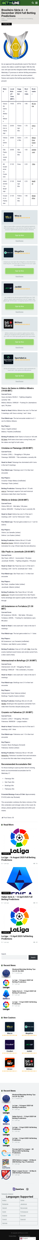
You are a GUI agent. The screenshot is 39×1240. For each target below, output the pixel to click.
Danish (4, 1208)
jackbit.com (5, 595)
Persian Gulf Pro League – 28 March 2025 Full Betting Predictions (22, 1151)
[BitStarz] (7, 330)
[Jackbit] (7, 295)
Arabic (4, 1200)
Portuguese (24, 1212)
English (4, 1215)
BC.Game (4, 439)
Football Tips (6, 24)
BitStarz (18, 322)
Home (3, 18)
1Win (33, 164)
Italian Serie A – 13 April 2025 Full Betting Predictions (16, 898)
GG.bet (9, 1069)
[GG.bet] (9, 1067)
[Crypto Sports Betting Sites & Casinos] (10, 2)
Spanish (23, 1219)
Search (3, 954)
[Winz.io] (7, 224)
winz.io (3, 491)
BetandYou (4, 755)
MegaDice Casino (7, 543)
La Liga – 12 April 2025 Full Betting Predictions (24, 1139)
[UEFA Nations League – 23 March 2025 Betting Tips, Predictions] (6, 1168)
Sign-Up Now (19, 235)
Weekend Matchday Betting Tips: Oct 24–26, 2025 (24, 970)
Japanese (23, 1204)
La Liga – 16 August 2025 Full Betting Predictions (22, 981)
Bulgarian (5, 1204)
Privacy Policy (12, 1236)
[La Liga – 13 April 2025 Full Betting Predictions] (19, 920)
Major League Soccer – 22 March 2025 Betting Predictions (24, 1172)
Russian (23, 1215)
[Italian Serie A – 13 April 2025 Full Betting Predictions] (19, 880)
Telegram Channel (7, 1194)
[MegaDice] (7, 259)
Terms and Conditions (24, 1236)
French (4, 1219)
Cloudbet (10, 1051)
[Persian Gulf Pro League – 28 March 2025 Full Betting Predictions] (6, 1157)
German (4, 1223)
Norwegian (23, 1208)
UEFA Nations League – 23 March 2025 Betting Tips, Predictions (24, 1161)
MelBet (3, 704)
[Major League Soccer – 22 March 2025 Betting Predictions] (6, 1179)
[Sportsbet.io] (7, 366)
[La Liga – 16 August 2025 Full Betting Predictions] (19, 841)
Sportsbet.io (20, 358)
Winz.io (18, 216)
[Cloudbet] (9, 1049)
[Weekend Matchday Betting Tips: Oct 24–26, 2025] (6, 977)
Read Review (19, 241)
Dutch (4, 1212)
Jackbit (18, 287)
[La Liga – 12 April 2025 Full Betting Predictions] (6, 1146)
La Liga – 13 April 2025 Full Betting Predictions (24, 1003)
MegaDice (19, 251)
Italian (22, 1200)
